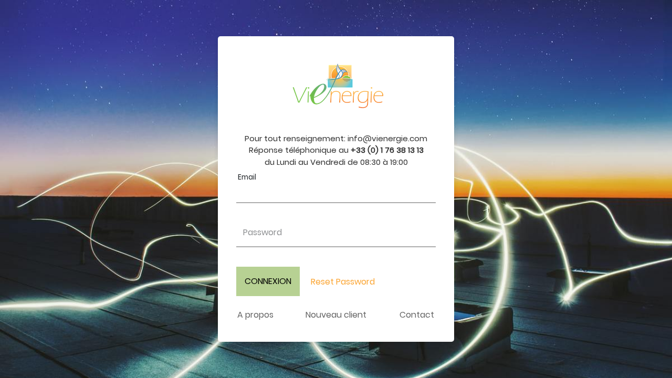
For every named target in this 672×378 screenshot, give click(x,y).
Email (247, 177)
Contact (417, 315)
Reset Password (343, 282)
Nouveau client (336, 315)
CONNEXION (268, 281)
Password (262, 232)
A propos (255, 315)
